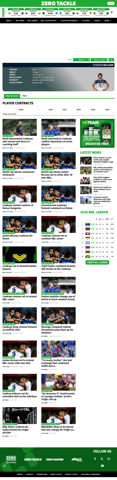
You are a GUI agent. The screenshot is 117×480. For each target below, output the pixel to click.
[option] (16, 12)
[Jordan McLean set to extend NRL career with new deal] (20, 349)
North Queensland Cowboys (13, 294)
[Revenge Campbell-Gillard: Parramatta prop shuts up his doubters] (58, 315)
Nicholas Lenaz (47, 136)
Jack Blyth (44, 336)
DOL (92, 238)
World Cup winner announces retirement (18, 173)
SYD (92, 234)
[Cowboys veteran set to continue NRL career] (58, 224)
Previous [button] (6, 12)
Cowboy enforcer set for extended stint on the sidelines (20, 395)
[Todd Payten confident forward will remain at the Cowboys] (58, 254)
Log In (110, 3)
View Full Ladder (97, 262)
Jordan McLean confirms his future (17, 237)
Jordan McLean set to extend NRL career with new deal (18, 362)
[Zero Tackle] (58, 3)
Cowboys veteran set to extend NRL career (20, 298)
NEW (93, 247)
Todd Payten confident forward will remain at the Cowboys (58, 267)
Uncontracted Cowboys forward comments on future (56, 207)
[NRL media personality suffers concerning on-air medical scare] (86, 171)
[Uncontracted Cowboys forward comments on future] (58, 194)
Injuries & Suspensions (50, 424)
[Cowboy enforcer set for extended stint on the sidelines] (20, 382)
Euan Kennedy (7, 333)
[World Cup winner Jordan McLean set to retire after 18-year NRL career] (58, 160)
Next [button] (111, 12)
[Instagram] (109, 459)
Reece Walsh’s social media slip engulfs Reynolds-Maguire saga (103, 160)
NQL (92, 257)
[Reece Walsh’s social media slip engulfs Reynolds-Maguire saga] (86, 161)
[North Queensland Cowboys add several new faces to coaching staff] (20, 127)
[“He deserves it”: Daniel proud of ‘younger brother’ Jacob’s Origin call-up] (58, 382)
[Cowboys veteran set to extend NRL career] (20, 285)
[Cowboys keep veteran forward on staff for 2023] (20, 315)
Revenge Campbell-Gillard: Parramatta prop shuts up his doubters (57, 329)
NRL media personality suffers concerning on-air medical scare (103, 169)
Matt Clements (7, 272)
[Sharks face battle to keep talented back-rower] (86, 190)
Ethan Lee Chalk (8, 148)
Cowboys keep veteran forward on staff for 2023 (20, 328)
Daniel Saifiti (47, 391)
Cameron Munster (9, 424)
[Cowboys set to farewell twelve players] (20, 254)
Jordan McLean (8, 169)
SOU (92, 252)
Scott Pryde (45, 242)
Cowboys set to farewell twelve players (20, 267)
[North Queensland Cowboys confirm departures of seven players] (58, 127)
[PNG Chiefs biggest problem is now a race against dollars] (86, 180)
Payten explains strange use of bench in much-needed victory (58, 298)
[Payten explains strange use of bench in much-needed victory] (58, 285)
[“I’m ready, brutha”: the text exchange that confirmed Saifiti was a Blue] (58, 349)
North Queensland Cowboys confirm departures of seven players (56, 141)
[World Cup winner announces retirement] (20, 160)
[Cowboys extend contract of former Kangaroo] (20, 194)
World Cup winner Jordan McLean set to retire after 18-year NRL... (57, 174)
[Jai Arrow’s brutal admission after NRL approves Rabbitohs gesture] (86, 200)
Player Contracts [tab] (12, 96)
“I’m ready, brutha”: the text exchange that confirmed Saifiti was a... (56, 363)
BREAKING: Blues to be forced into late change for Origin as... (58, 428)
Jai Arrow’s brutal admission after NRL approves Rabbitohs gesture (102, 200)
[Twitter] (102, 459)
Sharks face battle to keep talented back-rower (102, 189)
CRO (92, 243)
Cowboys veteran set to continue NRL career (54, 237)
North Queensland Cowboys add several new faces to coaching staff (18, 141)
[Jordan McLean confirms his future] (20, 224)
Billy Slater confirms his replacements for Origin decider (16, 429)
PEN (92, 229)
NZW (93, 224)
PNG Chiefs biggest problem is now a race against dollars (102, 179)
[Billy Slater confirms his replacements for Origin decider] (20, 415)
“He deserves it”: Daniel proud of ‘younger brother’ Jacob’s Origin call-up (57, 396)
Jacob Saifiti (46, 357)
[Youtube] (102, 466)
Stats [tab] (25, 96)
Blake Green (7, 136)
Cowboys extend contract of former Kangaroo (18, 207)
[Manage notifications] (4, 466)
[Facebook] (95, 459)
